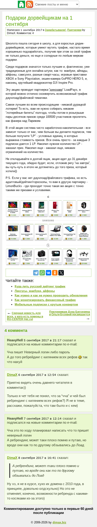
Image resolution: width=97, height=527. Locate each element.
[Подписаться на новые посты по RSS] (29, 4)
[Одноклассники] (55, 272)
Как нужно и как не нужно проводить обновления (51, 295)
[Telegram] (36, 272)
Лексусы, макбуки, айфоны (35, 291)
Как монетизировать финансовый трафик (45, 300)
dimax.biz (59, 522)
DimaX (12, 375)
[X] (61, 272)
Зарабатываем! (55, 30)
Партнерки (74, 30)
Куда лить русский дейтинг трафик (40, 286)
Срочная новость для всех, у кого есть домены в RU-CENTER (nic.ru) (25, 316)
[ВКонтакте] (48, 272)
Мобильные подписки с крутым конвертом (46, 304)
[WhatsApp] (42, 272)
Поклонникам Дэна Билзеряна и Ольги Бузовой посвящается (69, 313)
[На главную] (21, 4)
